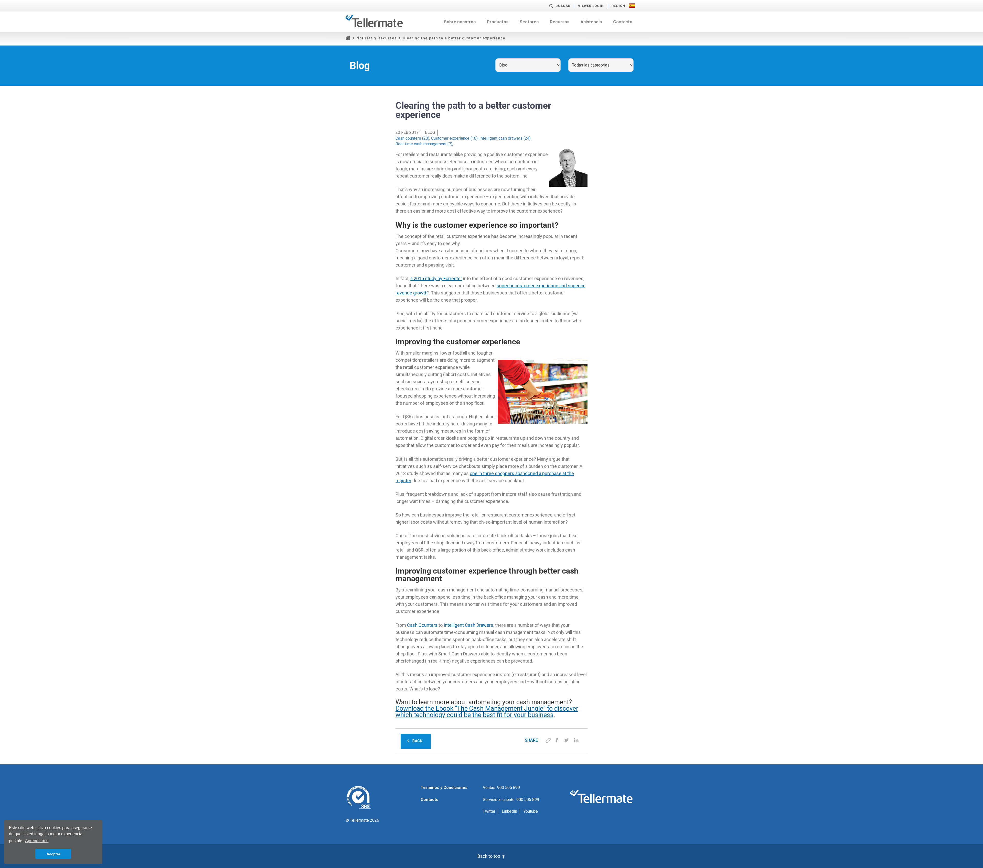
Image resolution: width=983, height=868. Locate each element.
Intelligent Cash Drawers (468, 625)
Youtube (530, 811)
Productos (497, 21)
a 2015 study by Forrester (436, 278)
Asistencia (591, 21)
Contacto (622, 21)
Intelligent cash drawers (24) (505, 138)
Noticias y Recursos (377, 38)
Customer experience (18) (454, 138)
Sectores (529, 21)
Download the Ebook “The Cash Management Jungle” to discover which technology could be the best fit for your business (487, 712)
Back (417, 741)
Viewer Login (591, 6)
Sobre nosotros (460, 21)
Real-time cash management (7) (424, 143)
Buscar (562, 6)
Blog (430, 132)
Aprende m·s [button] (36, 841)
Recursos (559, 21)
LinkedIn (509, 811)
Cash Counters (422, 625)
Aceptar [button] (53, 854)
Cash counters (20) (412, 138)
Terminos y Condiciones (444, 787)
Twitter (489, 811)
